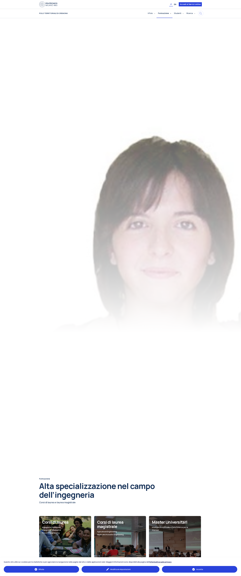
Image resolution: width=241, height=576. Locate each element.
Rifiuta (41, 569)
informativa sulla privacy (160, 562)
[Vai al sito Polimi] (48, 4)
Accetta (199, 569)
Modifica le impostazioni (120, 569)
